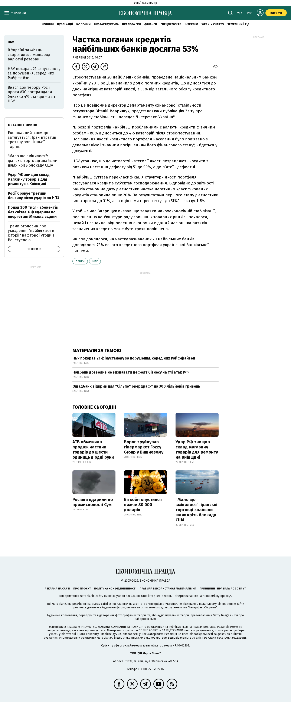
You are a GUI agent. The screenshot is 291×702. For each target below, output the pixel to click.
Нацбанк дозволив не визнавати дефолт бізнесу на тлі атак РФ (130, 372)
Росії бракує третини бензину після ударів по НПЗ (33, 195)
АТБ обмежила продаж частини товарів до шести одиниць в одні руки (93, 449)
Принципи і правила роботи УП (222, 588)
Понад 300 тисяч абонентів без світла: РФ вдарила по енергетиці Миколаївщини (33, 212)
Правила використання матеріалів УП (168, 588)
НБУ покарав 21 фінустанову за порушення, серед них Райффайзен (133, 358)
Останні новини (22, 125)
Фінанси (150, 24)
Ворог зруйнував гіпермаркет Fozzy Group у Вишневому (143, 447)
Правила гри (131, 24)
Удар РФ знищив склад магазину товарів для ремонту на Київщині (197, 449)
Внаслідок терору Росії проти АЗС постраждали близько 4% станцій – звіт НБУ (31, 94)
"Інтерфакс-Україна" (162, 604)
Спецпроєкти (170, 24)
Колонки (83, 24)
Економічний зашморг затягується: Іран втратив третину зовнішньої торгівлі (32, 139)
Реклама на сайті (57, 588)
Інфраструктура (106, 24)
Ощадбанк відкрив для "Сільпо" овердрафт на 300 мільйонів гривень (136, 386)
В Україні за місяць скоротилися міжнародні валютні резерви (30, 54)
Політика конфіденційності (115, 588)
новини (48, 24)
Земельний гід (238, 24)
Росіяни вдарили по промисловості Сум (92, 502)
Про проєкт (82, 588)
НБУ (95, 261)
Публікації (65, 24)
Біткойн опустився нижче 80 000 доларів (143, 504)
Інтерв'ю (191, 24)
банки (80, 261)
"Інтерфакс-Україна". (154, 116)
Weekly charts (213, 24)
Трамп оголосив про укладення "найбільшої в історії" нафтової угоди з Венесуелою (31, 233)
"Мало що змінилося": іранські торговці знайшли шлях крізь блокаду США (196, 509)
